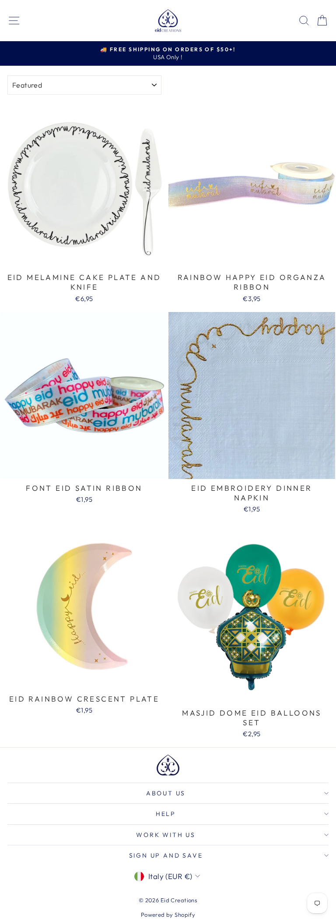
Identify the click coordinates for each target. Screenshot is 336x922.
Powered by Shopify (168, 914)
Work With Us (166, 835)
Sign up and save (166, 855)
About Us (166, 793)
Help (166, 814)
